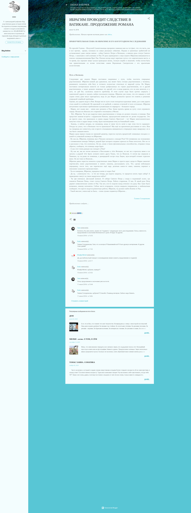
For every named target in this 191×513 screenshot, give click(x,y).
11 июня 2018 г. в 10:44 (85, 284)
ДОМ (71, 316)
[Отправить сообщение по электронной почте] (74, 220)
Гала (78, 228)
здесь (110, 34)
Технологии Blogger (111, 508)
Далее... (147, 333)
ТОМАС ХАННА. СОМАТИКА (82, 362)
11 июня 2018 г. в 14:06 (85, 296)
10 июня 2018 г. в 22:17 (85, 261)
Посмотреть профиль (14, 42)
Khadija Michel (82, 255)
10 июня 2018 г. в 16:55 (85, 236)
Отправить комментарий (79, 301)
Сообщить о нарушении (10, 57)
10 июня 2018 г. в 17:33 (85, 249)
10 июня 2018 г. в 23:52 (85, 273)
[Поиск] (153, 5)
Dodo (79, 241)
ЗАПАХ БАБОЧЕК (79, 4)
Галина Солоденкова (142, 199)
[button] (149, 18)
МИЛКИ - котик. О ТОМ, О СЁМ (83, 339)
